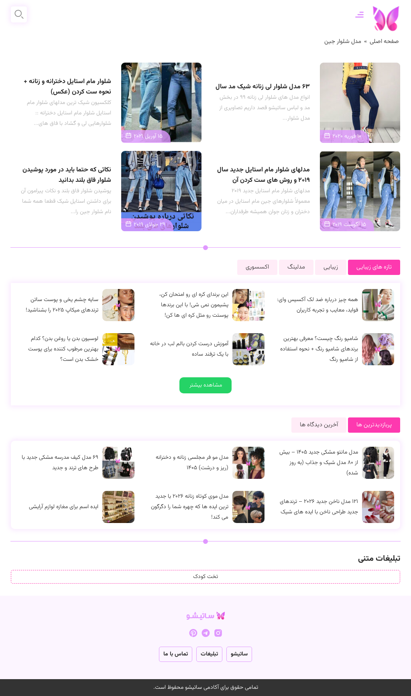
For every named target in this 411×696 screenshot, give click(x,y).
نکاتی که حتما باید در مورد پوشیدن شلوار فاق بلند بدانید (66, 175)
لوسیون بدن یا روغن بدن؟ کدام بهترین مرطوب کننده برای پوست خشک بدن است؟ (63, 349)
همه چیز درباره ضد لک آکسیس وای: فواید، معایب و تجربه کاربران (317, 305)
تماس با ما (175, 654)
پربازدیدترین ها (374, 424)
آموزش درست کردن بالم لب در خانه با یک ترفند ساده (189, 349)
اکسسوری (257, 267)
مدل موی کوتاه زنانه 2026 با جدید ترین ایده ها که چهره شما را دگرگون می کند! (189, 507)
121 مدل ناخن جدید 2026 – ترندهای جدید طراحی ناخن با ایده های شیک (319, 507)
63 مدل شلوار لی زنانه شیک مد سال (263, 87)
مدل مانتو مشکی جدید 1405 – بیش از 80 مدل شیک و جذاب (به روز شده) (318, 463)
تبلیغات (209, 654)
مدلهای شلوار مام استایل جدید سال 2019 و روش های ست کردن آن (263, 175)
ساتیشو (239, 654)
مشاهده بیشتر (205, 385)
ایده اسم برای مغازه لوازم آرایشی (63, 507)
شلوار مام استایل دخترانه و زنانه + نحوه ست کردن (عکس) (67, 87)
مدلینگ (296, 267)
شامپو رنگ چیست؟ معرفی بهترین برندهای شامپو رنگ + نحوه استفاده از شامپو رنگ (319, 349)
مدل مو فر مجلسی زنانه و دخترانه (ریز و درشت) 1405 (192, 462)
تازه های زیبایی (374, 267)
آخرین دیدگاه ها (319, 424)
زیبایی (331, 267)
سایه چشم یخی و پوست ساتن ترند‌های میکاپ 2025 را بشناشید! (62, 305)
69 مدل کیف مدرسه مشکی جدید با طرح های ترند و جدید (60, 462)
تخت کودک (205, 576)
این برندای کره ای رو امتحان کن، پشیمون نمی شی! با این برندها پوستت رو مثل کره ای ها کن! (193, 305)
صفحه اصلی (384, 41)
